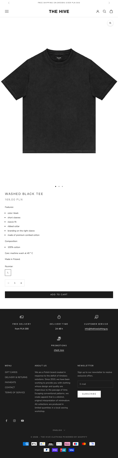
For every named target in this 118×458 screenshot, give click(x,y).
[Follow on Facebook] (6, 420)
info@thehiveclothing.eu (96, 328)
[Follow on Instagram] (14, 420)
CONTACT (10, 387)
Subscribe (89, 394)
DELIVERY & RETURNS (16, 377)
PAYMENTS (10, 382)
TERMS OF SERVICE (15, 392)
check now (59, 350)
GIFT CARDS (11, 372)
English (57, 430)
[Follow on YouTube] (22, 420)
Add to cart (59, 294)
